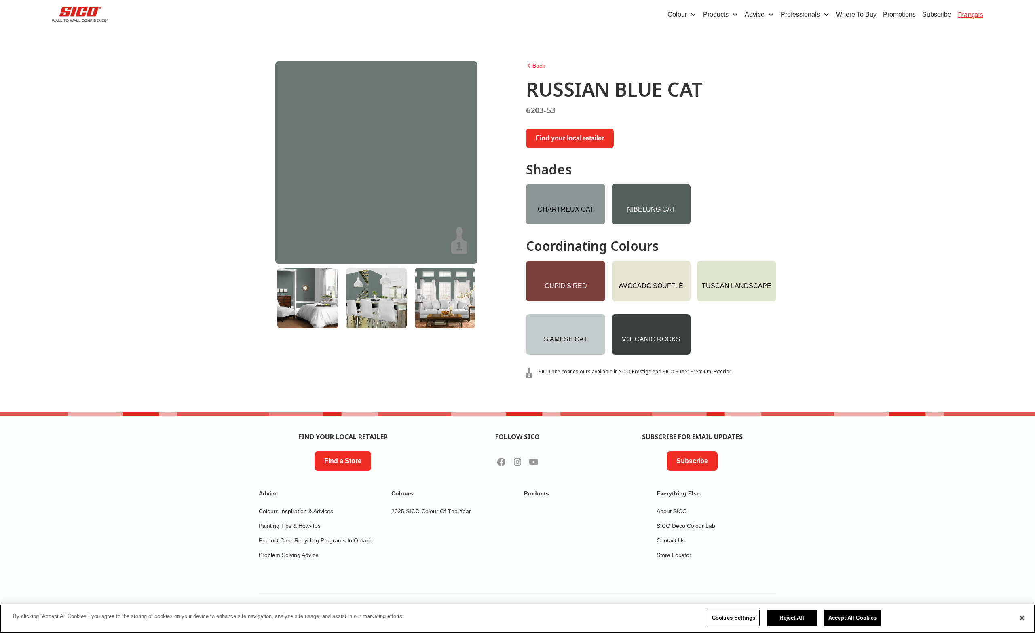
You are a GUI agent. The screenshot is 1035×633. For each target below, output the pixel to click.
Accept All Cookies (852, 618)
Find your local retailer (570, 138)
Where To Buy (856, 14)
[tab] (307, 298)
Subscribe (936, 14)
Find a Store (342, 460)
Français (970, 14)
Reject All (791, 618)
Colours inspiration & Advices (296, 511)
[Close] (1022, 618)
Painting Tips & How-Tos (290, 526)
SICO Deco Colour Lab (686, 526)
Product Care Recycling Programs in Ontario (316, 540)
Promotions (899, 14)
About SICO (672, 511)
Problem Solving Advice (289, 555)
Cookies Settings (733, 618)
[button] (682, 14)
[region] (517, 618)
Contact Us (671, 540)
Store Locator (674, 555)
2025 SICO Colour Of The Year (431, 511)
